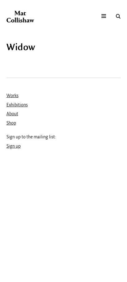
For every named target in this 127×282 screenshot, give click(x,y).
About (12, 114)
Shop (11, 123)
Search (118, 16)
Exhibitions (17, 105)
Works (12, 95)
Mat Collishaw (20, 16)
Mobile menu (103, 16)
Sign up (13, 146)
